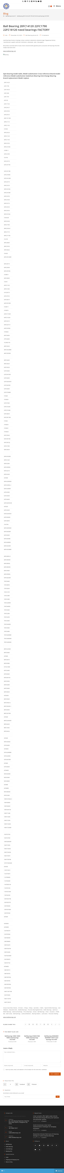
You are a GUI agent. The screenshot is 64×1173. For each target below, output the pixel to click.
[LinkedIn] (48, 1145)
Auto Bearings (9, 1149)
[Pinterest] (52, 1145)
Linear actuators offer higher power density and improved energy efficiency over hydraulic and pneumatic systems (46, 1117)
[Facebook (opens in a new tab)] (25, 1)
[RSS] (39, 1149)
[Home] (3, 16)
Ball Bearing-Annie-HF (32, 35)
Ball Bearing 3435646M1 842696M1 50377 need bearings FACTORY (51, 1037)
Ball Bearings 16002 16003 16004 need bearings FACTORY (12, 1037)
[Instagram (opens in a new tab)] (29, 1)
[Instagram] (44, 1145)
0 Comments (45, 35)
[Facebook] (39, 1145)
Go (57, 1096)
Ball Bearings (9, 1144)
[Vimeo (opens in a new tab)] (41, 1)
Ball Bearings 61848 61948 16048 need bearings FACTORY (32, 1037)
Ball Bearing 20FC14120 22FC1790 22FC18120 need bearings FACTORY (33, 16)
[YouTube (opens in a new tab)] (38, 1)
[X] (35, 1145)
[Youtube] (35, 1149)
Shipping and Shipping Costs (12, 1159)
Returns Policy (9, 1162)
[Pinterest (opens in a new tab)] (27, 1)
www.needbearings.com (15, 1137)
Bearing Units (9, 1151)
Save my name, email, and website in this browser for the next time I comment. (26, 1069)
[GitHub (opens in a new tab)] (34, 1)
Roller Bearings (9, 1146)
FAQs (7, 1157)
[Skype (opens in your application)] (36, 1)
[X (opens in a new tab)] (23, 1)
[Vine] (56, 1145)
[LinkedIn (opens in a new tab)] (32, 1)
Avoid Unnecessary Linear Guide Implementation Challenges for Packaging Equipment (44, 1126)
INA (6, 35)
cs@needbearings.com (15, 1132)
